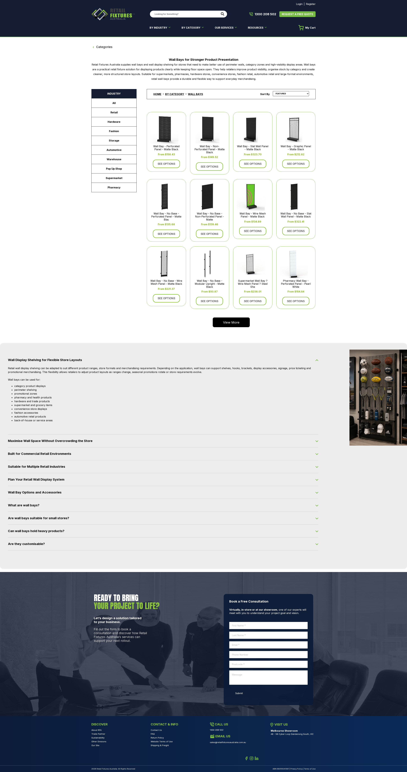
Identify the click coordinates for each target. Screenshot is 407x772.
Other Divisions (98, 741)
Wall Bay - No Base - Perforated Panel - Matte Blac (166, 216)
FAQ (153, 734)
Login (299, 4)
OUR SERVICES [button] (224, 27)
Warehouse (114, 159)
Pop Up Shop (114, 168)
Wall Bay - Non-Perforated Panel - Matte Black (209, 149)
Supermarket (114, 178)
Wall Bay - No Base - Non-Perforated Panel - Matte (209, 216)
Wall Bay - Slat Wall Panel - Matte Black (252, 148)
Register (311, 4)
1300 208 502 (265, 14)
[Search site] (223, 14)
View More (231, 322)
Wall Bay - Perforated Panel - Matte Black (166, 148)
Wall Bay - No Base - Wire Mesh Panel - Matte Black (166, 282)
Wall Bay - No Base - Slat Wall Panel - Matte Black (295, 215)
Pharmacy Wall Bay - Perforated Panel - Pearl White (296, 283)
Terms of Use (310, 769)
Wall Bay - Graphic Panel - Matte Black (296, 148)
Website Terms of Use (162, 741)
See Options (166, 163)
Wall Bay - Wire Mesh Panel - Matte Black (253, 215)
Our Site (95, 745)
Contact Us (156, 730)
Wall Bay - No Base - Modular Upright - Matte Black (209, 283)
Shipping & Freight (160, 745)
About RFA (96, 730)
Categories (103, 47)
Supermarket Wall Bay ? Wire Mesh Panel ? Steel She (253, 283)
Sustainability (97, 737)
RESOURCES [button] (256, 27)
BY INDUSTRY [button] (159, 27)
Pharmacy (114, 187)
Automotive (114, 150)
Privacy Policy (296, 769)
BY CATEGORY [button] (191, 27)
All (114, 103)
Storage (114, 140)
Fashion (114, 131)
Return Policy (157, 737)
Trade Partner (98, 734)
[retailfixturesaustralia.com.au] (113, 13)
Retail (114, 112)
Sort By (265, 94)
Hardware (114, 121)
